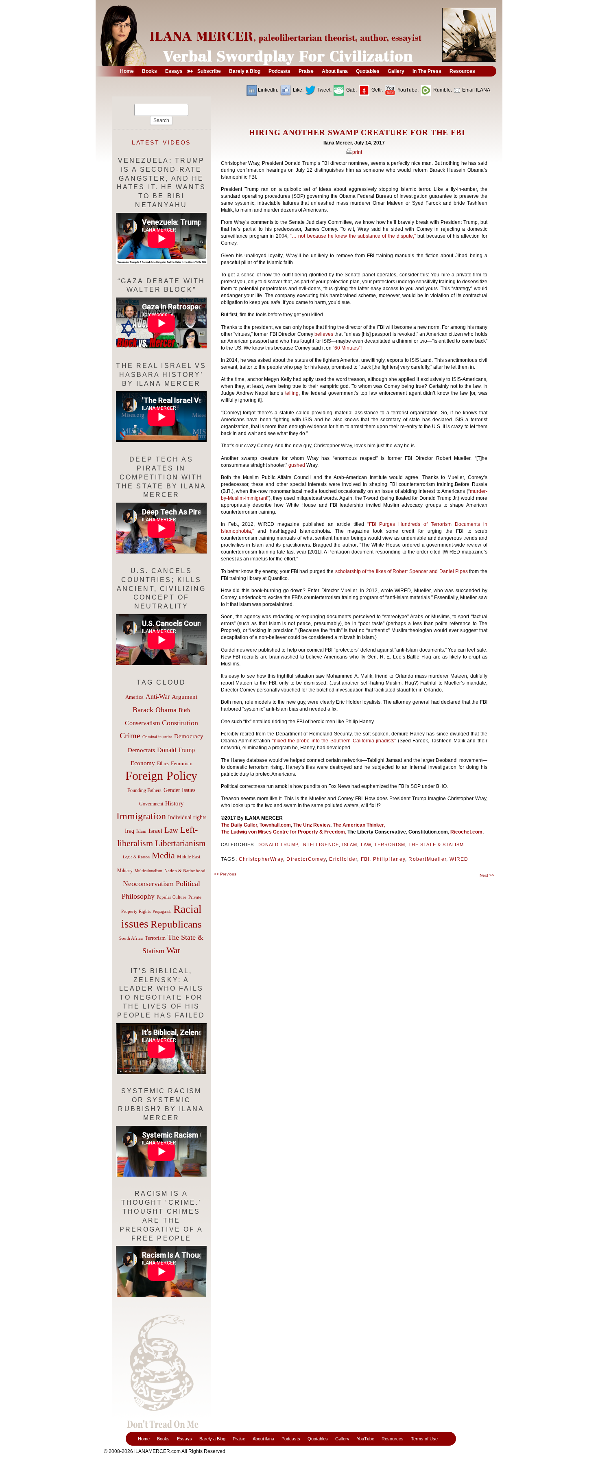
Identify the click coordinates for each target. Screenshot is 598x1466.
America (134, 697)
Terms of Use (424, 1438)
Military (125, 870)
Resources (393, 1438)
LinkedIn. (268, 90)
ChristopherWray (261, 859)
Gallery (342, 1438)
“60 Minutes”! (347, 348)
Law (366, 844)
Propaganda (162, 911)
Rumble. (442, 90)
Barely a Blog (212, 1438)
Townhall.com (274, 825)
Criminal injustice (157, 737)
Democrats (141, 750)
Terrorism (389, 844)
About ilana (263, 1438)
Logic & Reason (136, 857)
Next (487, 875)
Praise (239, 1438)
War (173, 950)
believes (324, 334)
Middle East (188, 856)
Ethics (163, 763)
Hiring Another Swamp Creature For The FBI (357, 132)
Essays (184, 1438)
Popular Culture (171, 897)
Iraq (129, 831)
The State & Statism (436, 844)
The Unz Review (311, 825)
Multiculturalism (148, 871)
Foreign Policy (161, 775)
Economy (143, 763)
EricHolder (343, 859)
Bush (184, 710)
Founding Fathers (144, 790)
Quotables (318, 1438)
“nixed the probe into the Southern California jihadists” (334, 741)
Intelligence (320, 844)
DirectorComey (306, 859)
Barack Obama (155, 710)
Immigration (141, 815)
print (357, 152)
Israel (155, 830)
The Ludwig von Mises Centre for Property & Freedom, (283, 832)
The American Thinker (358, 825)
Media (163, 855)
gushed (296, 465)
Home (144, 1438)
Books (163, 1438)
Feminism (181, 763)
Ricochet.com (466, 832)
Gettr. (376, 90)
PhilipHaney (389, 859)
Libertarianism (180, 843)
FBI (365, 859)
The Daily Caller (239, 825)
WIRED (459, 859)
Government (151, 804)
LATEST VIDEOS (161, 142)
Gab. (351, 90)
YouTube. (407, 90)
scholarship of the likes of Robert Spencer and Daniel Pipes (401, 571)
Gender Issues (179, 790)
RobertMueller (427, 859)
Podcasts (291, 1438)
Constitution (180, 723)
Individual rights (187, 817)
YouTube (365, 1438)
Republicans (176, 924)
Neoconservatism (148, 884)
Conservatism (142, 723)
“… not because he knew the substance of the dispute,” (353, 236)
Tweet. (324, 90)
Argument (184, 697)
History (174, 803)
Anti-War (158, 696)
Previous (225, 874)
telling (292, 393)
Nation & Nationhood (184, 870)
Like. (297, 90)
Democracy (188, 736)
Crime (130, 735)
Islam (349, 844)
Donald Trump (278, 844)
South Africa (131, 938)
